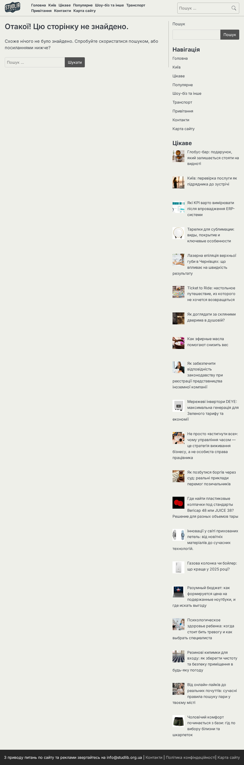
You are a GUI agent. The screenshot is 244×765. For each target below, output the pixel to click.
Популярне (83, 5)
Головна (38, 5)
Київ (52, 5)
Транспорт (135, 5)
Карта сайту (84, 11)
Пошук (179, 23)
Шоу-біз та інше (109, 5)
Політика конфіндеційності (190, 757)
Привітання (41, 11)
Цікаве (65, 5)
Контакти (62, 11)
